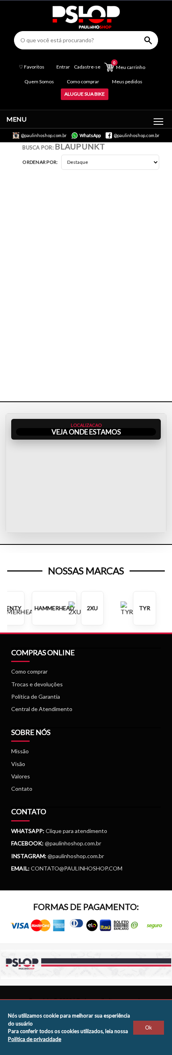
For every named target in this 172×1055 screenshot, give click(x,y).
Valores (20, 776)
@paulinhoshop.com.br (72, 843)
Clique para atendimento (59, 830)
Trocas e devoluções (37, 684)
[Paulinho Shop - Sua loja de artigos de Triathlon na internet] (86, 26)
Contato (21, 788)
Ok (148, 1028)
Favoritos (31, 67)
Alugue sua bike (84, 94)
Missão (20, 751)
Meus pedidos (127, 81)
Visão (18, 763)
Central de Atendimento (41, 708)
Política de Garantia (35, 696)
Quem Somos (39, 81)
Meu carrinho (129, 65)
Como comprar (83, 81)
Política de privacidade (34, 1039)
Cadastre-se (87, 67)
